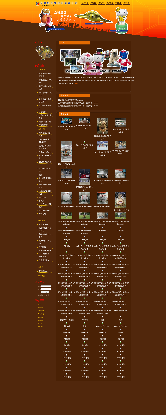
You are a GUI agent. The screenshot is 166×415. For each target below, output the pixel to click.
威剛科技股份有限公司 (45, 228)
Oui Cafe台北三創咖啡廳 (45, 139)
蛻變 (40, 175)
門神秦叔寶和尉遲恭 (45, 133)
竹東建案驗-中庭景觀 (45, 80)
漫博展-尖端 (43, 225)
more (76, 83)
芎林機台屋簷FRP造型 (44, 254)
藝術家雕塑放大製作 (45, 234)
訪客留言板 (41, 311)
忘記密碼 (46, 295)
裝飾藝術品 (43, 271)
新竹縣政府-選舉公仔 (45, 178)
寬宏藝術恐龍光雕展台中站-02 (84, 127)
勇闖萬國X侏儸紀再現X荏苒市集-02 (66, 232)
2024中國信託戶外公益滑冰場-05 (120, 130)
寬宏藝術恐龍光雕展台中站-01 (102, 137)
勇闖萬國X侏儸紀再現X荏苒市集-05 (84, 222)
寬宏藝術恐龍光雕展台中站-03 (66, 128)
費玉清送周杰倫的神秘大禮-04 (66, 182)
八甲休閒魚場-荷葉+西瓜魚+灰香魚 (84, 247)
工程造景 (41, 69)
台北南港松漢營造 (45, 106)
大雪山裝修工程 (45, 122)
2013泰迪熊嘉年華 (45, 162)
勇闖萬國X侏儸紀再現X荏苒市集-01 (84, 232)
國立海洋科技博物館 (45, 86)
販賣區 (40, 267)
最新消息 (93, 3)
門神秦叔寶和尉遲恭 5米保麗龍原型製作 (120, 256)
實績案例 (110, 3)
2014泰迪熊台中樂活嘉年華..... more (72, 100)
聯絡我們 (126, 3)
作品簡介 (102, 3)
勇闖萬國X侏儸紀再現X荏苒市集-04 (102, 222)
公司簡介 (85, 3)
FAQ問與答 (41, 314)
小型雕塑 (41, 221)
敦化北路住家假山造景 (45, 99)
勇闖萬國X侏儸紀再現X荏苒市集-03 (120, 222)
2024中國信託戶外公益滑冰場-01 (120, 152)
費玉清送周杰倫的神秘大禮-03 (84, 188)
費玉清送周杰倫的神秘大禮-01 (120, 182)
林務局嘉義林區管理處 (45, 73)
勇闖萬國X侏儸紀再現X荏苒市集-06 (66, 222)
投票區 (40, 323)
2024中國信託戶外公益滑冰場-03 (84, 146)
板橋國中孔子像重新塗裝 (45, 146)
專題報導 (118, 3)
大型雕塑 (41, 129)
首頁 (39, 304)
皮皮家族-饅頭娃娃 (45, 168)
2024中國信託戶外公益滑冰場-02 (102, 153)
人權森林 (42, 112)
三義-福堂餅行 (44, 210)
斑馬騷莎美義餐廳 (45, 241)
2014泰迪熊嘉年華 (45, 156)
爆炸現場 (42, 197)
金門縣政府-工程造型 (45, 93)
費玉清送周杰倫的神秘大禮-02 (102, 182)
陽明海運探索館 (45, 191)
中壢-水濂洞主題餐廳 (45, 115)
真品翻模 (42, 247)
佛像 (40, 194)
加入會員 (40, 295)
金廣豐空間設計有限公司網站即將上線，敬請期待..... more (79, 103)
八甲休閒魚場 (44, 260)
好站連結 (40, 320)
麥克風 (41, 201)
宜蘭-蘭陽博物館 (45, 250)
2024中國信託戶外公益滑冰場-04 (66, 165)
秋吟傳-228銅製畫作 (45, 204)
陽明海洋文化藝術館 (45, 185)
